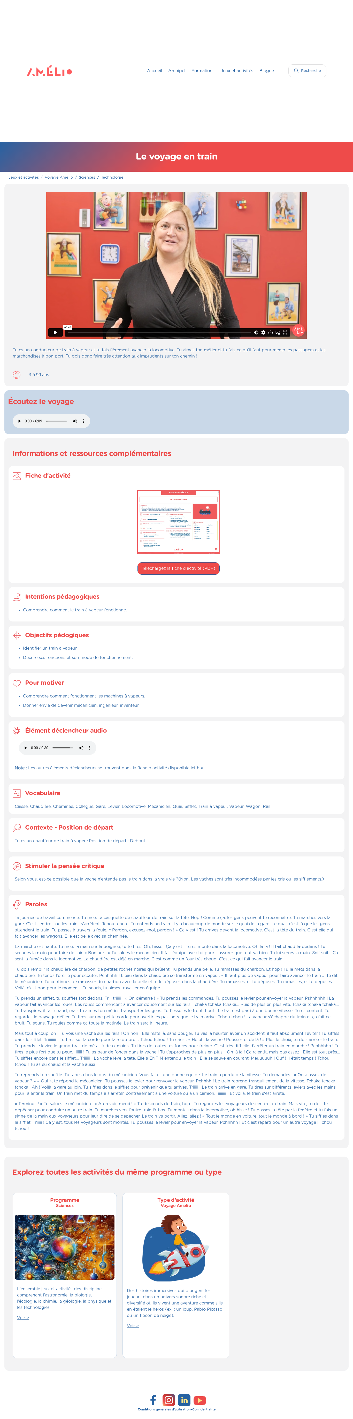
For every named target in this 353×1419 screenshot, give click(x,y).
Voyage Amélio (59, 177)
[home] (37, 71)
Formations (202, 71)
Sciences (87, 177)
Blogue (266, 71)
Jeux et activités (237, 71)
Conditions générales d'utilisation (164, 1409)
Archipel (176, 71)
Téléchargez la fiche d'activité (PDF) (178, 568)
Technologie (112, 177)
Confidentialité (204, 1409)
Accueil (154, 71)
